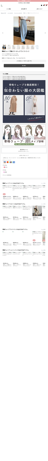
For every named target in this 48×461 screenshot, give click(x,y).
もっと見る (43, 183)
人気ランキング (39, 8)
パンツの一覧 (10, 13)
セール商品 (9, 8)
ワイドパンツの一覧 (18, 13)
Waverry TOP (3, 13)
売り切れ (24, 65)
